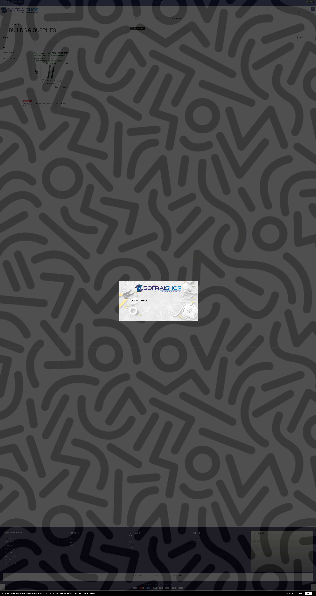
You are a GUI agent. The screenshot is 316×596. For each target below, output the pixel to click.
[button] (122, 299)
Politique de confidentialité (88, 593)
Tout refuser (299, 593)
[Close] (314, 593)
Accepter (308, 593)
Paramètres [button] (290, 593)
